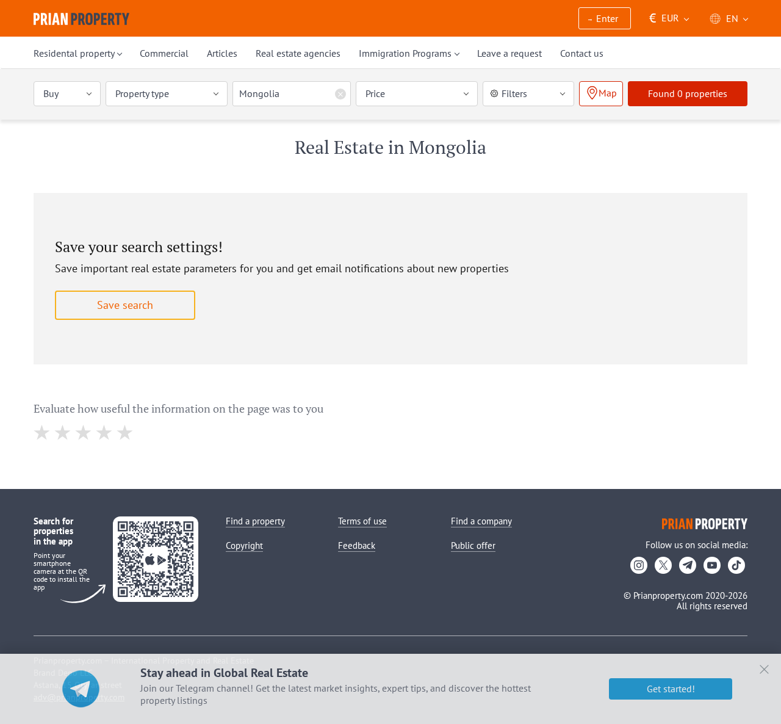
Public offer (473, 545)
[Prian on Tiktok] (736, 565)
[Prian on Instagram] (638, 565)
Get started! (671, 688)
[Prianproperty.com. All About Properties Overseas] (81, 19)
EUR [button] (664, 18)
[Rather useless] (63, 432)
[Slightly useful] (84, 432)
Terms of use (362, 521)
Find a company (481, 521)
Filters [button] (514, 93)
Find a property (255, 521)
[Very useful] (125, 432)
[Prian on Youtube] (712, 565)
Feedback (356, 545)
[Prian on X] (663, 565)
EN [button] (732, 18)
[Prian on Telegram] (687, 565)
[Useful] (104, 432)
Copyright (244, 545)
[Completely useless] (42, 432)
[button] (604, 19)
